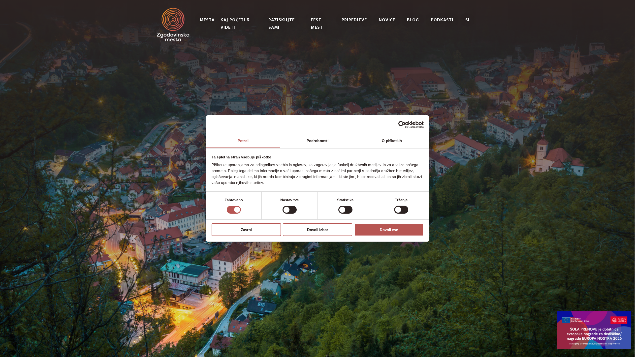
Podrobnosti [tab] (317, 141)
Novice (387, 20)
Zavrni (246, 230)
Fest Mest (317, 23)
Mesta (207, 20)
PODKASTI (442, 20)
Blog (413, 20)
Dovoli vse (389, 230)
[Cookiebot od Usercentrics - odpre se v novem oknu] (402, 124)
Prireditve (354, 20)
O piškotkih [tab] (392, 141)
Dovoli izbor (317, 230)
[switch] (290, 210)
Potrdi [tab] (243, 141)
